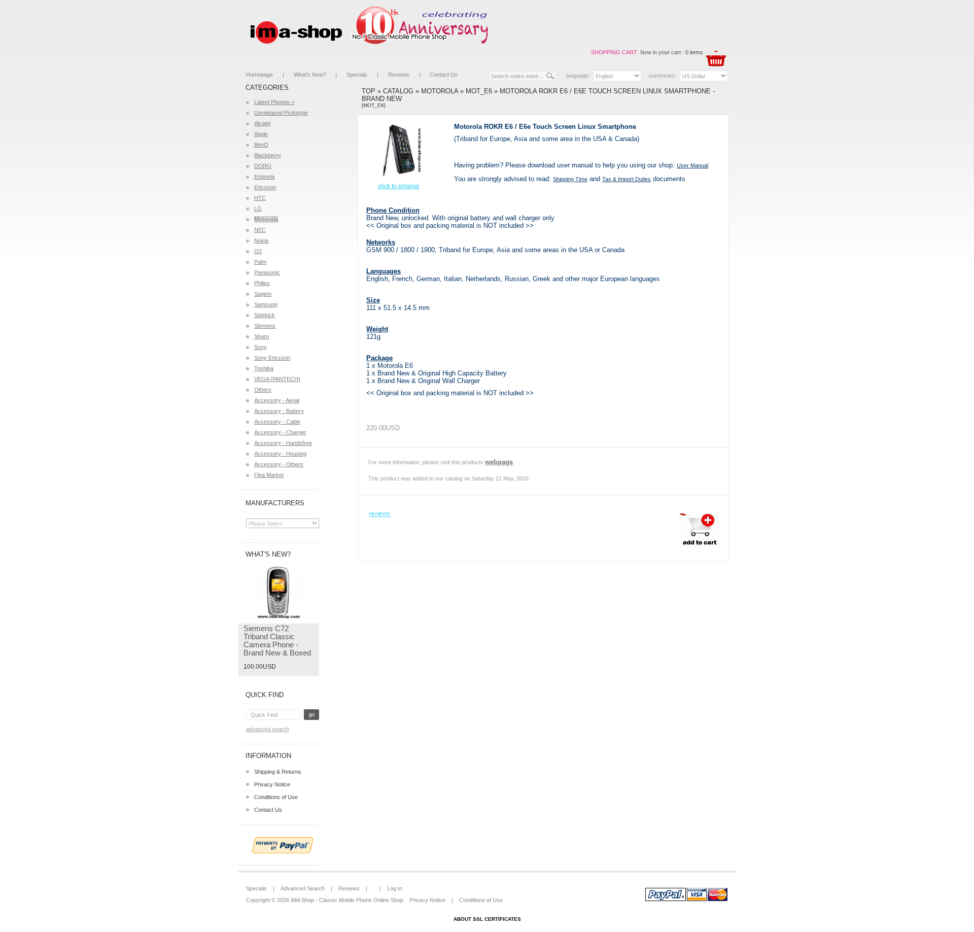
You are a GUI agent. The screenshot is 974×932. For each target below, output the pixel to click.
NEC (260, 230)
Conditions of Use (276, 797)
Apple (261, 134)
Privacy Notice (272, 784)
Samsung (265, 304)
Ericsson (265, 187)
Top (368, 91)
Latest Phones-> (274, 102)
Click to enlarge (399, 186)
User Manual (692, 165)
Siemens (264, 326)
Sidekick (264, 315)
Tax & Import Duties (626, 179)
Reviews (398, 75)
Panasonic (267, 272)
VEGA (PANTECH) (277, 379)
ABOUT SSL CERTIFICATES (487, 919)
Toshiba (263, 368)
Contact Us (444, 75)
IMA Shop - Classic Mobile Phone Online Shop (347, 900)
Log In (394, 888)
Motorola (439, 91)
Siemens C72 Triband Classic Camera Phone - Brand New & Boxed (277, 640)
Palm (260, 262)
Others (262, 390)
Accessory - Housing (280, 454)
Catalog (398, 91)
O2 (258, 251)
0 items (694, 52)
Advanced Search (267, 729)
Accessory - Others (278, 464)
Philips (262, 283)
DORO (262, 166)
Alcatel (262, 123)
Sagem (262, 294)
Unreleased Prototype (281, 113)
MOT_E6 (479, 91)
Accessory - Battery (279, 411)
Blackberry (267, 155)
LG (258, 208)
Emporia (264, 177)
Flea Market (269, 475)
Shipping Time (570, 179)
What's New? (310, 75)
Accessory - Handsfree (283, 443)
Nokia (261, 240)
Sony (260, 347)
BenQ (261, 145)
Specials (356, 75)
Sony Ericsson (272, 358)
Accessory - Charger (280, 432)
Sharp (261, 336)
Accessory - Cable (277, 422)
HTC (260, 198)
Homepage (259, 75)
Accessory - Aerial (276, 400)
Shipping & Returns (277, 772)
